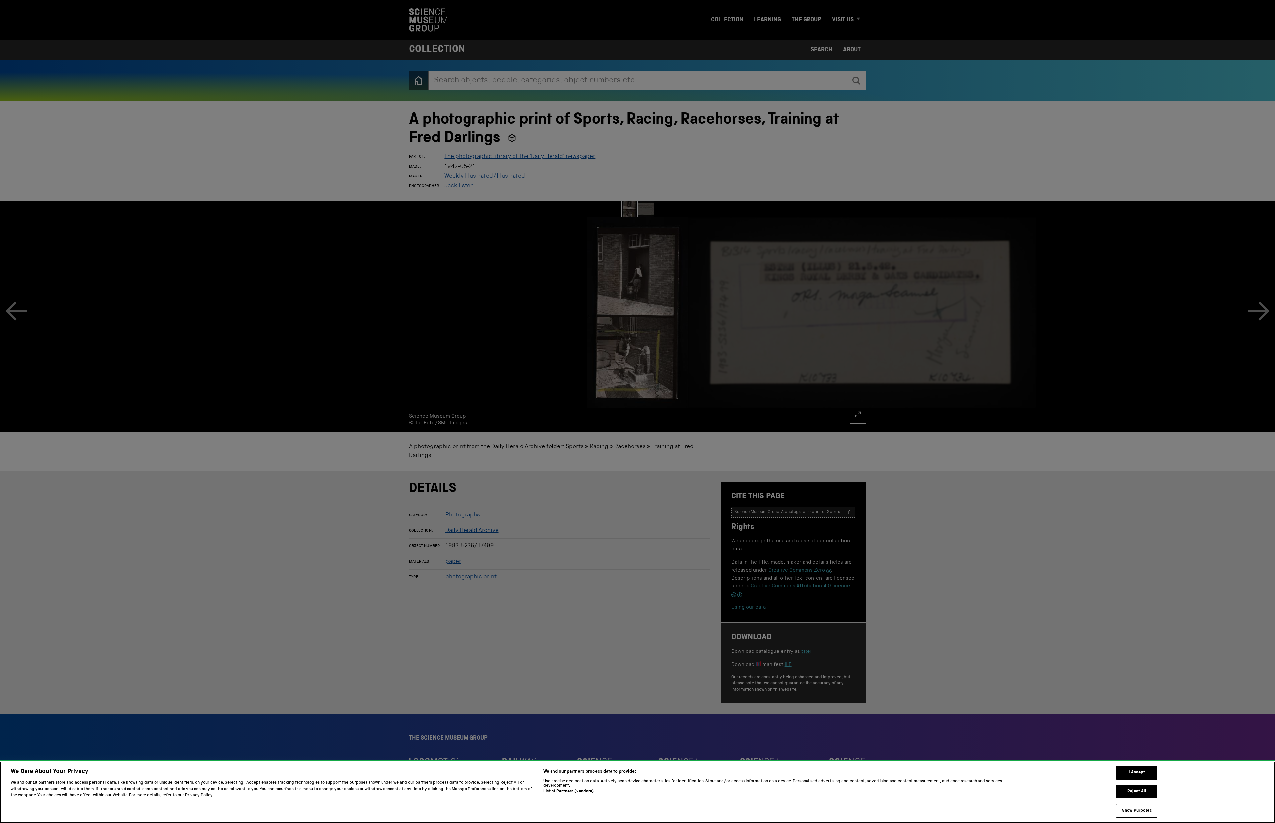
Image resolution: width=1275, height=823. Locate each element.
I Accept (1137, 772)
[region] (637, 792)
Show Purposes (1137, 810)
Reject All (1136, 791)
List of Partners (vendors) (568, 791)
